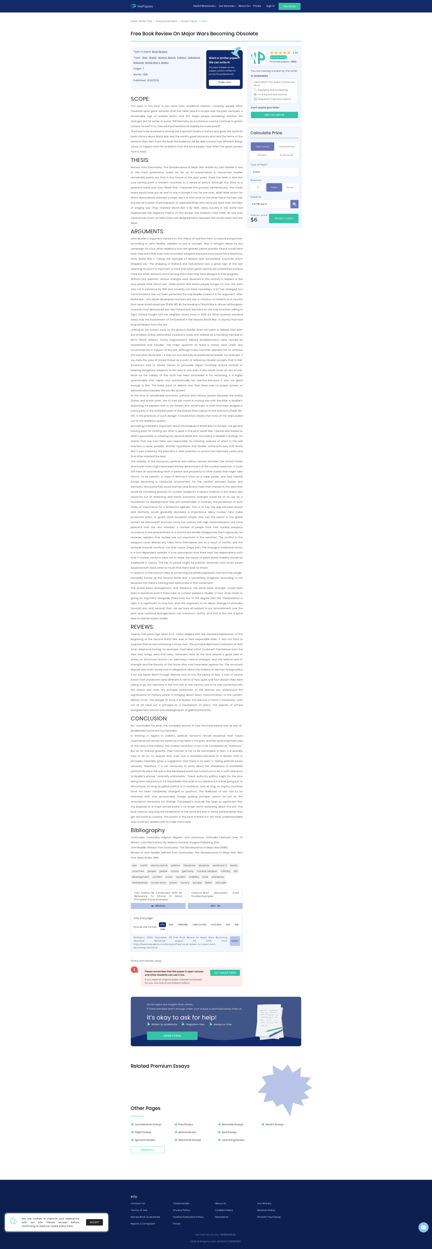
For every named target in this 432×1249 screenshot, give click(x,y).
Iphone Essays (187, 1132)
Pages (274, 187)
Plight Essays (143, 1132)
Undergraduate (286, 146)
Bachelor (262, 155)
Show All (148, 1150)
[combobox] (274, 172)
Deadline (255, 197)
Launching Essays (233, 1140)
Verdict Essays (274, 1124)
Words (290, 187)
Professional (286, 155)
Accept (94, 1222)
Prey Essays (186, 1124)
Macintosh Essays (190, 1140)
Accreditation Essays (148, 1124)
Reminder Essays (232, 1124)
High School (262, 146)
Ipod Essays (229, 1132)
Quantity (256, 180)
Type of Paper (258, 164)
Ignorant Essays (145, 1140)
